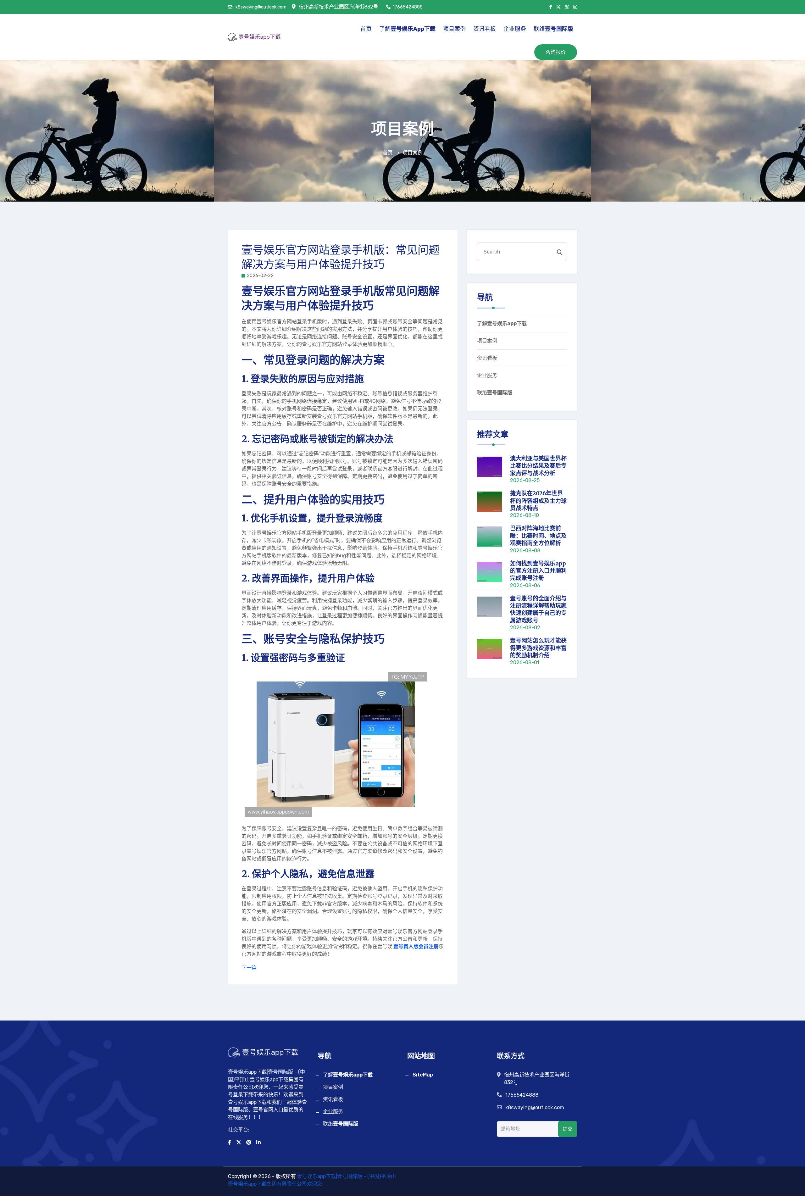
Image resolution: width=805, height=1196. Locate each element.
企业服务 (514, 28)
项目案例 (454, 28)
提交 (567, 1129)
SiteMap (423, 1075)
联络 (553, 28)
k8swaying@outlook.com (260, 7)
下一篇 (249, 968)
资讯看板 (484, 28)
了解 (407, 28)
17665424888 (408, 7)
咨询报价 (556, 52)
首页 (366, 28)
